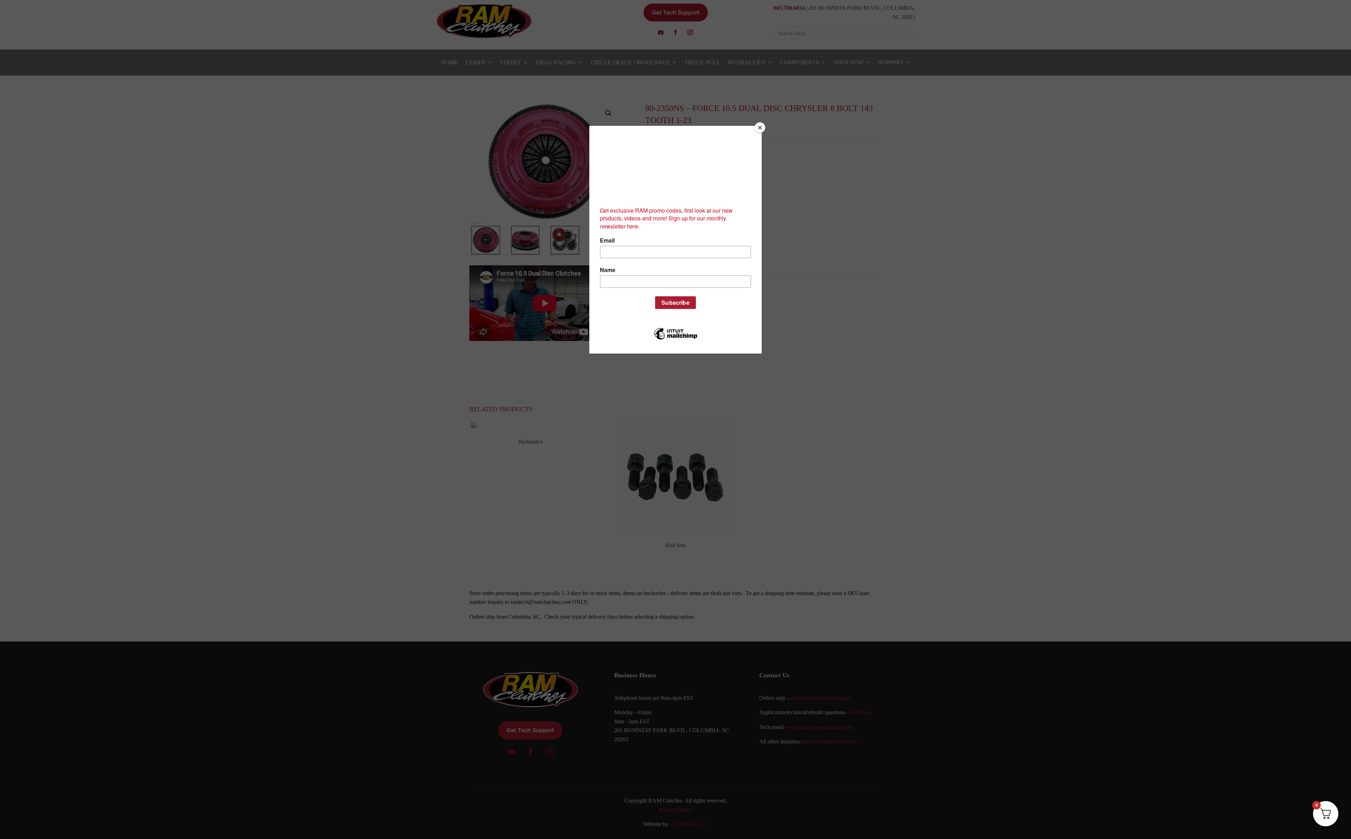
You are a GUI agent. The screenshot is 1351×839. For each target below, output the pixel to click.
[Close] (760, 127)
